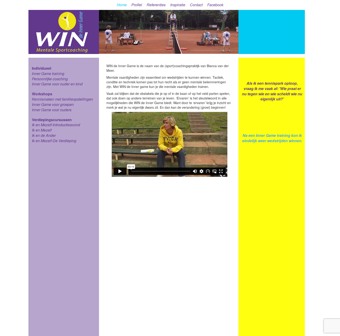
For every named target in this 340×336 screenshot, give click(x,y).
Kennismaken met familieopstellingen (62, 99)
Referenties (156, 4)
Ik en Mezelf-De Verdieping (54, 140)
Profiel (136, 4)
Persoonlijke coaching (50, 78)
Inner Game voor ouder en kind (57, 84)
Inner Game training (48, 73)
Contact (196, 4)
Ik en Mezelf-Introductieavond (56, 124)
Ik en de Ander (44, 135)
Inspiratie (177, 4)
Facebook (215, 4)
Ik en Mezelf (42, 130)
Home (122, 4)
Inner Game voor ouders (51, 109)
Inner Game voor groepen (53, 104)
